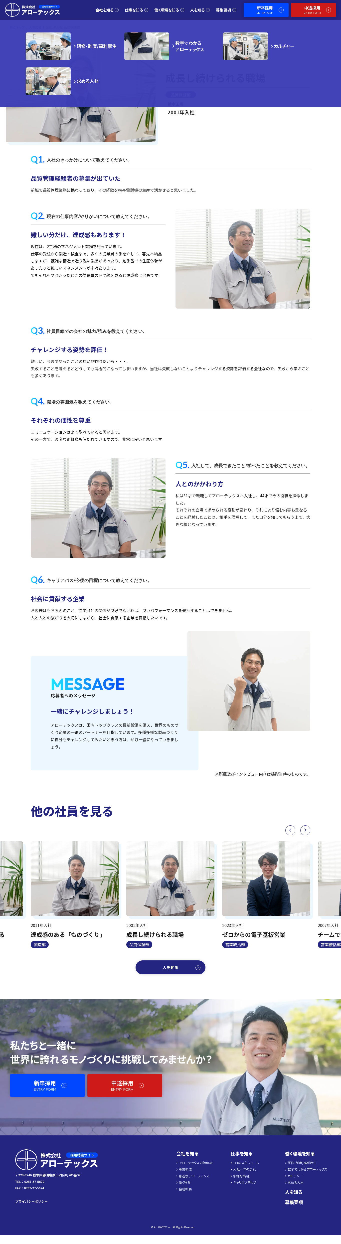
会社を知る (187, 1153)
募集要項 (294, 1202)
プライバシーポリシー (31, 1201)
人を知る (294, 1192)
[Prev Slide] (290, 830)
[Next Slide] (305, 830)
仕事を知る (242, 1153)
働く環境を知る (300, 1153)
